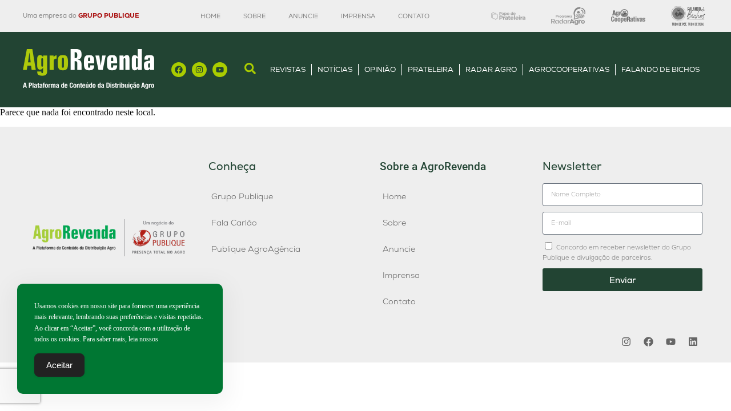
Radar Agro (491, 69)
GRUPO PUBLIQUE (108, 15)
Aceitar (59, 365)
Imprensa (358, 16)
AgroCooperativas (569, 69)
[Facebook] (178, 69)
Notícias (335, 69)
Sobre (254, 16)
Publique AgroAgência (255, 249)
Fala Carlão (234, 222)
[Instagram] (199, 69)
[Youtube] (219, 69)
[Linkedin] (692, 341)
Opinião (380, 69)
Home (210, 16)
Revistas (288, 69)
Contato (413, 16)
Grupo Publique (242, 196)
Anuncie (303, 16)
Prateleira (430, 69)
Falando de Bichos (660, 69)
